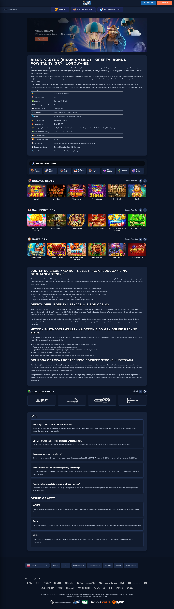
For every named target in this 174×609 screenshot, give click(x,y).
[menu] (4, 3)
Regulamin (55, 565)
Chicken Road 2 (85, 10)
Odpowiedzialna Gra (94, 565)
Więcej (135, 391)
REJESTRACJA (164, 3)
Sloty (62, 10)
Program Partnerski (131, 565)
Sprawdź (41, 39)
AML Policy (108, 565)
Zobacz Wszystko (131, 181)
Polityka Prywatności (78, 565)
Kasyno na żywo (112, 10)
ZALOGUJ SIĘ (148, 3)
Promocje (118, 565)
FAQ (66, 565)
